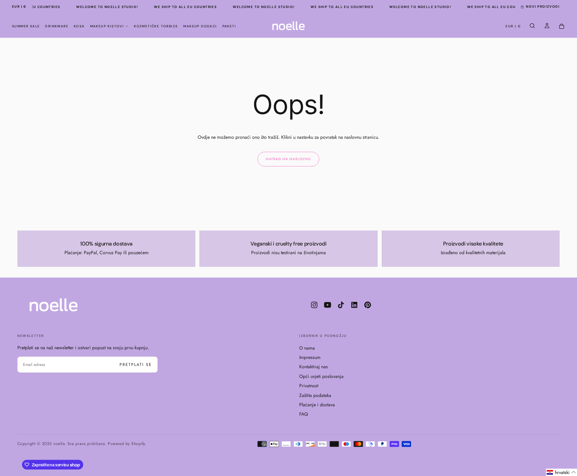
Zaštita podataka (315, 395)
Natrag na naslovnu (288, 158)
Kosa (79, 26)
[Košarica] (561, 26)
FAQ (303, 414)
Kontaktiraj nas (313, 366)
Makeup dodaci (200, 26)
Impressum (310, 357)
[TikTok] (341, 305)
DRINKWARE (56, 26)
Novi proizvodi (543, 6)
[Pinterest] (368, 305)
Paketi (229, 26)
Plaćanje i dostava (317, 404)
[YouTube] (328, 305)
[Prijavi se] (547, 26)
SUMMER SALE (26, 26)
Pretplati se (136, 365)
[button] (19, 7)
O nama (307, 348)
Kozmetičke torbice (156, 26)
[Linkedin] (354, 305)
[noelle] (53, 305)
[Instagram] (314, 305)
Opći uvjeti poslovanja (321, 376)
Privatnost (308, 385)
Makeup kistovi (107, 26)
